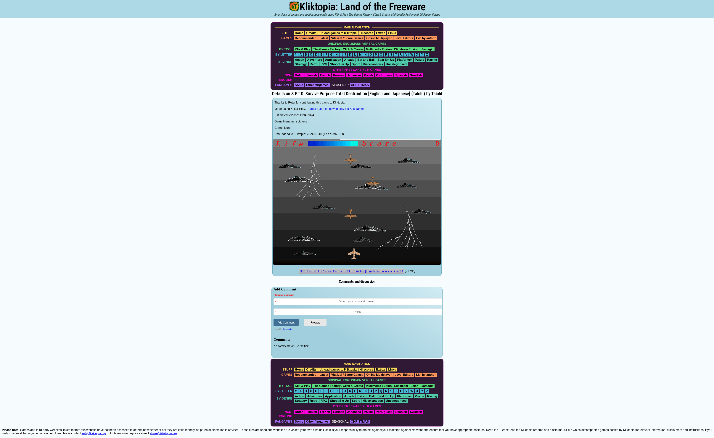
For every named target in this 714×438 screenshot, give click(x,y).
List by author (426, 38)
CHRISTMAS (360, 85)
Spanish (401, 75)
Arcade (349, 59)
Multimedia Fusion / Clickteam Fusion (392, 49)
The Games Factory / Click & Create (338, 49)
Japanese (354, 75)
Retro (314, 64)
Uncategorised (396, 64)
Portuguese (384, 75)
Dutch (299, 75)
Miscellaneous (373, 64)
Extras (380, 33)
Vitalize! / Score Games (347, 38)
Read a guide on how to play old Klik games (335, 108)
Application (333, 59)
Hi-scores (366, 33)
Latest (323, 38)
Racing (432, 59)
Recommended (305, 38)
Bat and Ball (365, 59)
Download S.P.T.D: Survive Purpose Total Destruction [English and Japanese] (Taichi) (351, 271)
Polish (368, 75)
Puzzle (419, 59)
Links (392, 33)
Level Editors (404, 38)
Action (299, 59)
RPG (324, 64)
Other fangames (317, 85)
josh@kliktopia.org (93, 433)
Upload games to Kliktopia (338, 33)
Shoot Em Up (339, 64)
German (338, 75)
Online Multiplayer (379, 38)
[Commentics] (358, 322)
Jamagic (427, 49)
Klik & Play (302, 49)
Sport (356, 64)
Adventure (314, 59)
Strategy (301, 64)
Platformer (404, 59)
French (325, 75)
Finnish (311, 75)
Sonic (299, 85)
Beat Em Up (385, 59)
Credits (311, 33)
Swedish (416, 75)
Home (299, 33)
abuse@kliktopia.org (163, 433)
